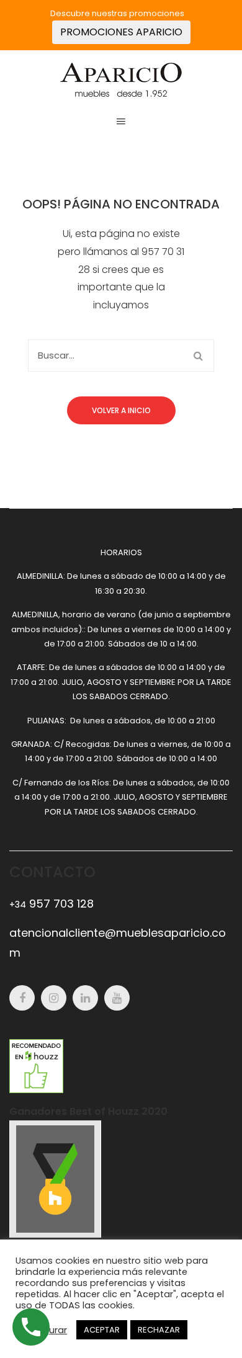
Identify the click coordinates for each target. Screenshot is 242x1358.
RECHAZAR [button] (159, 1330)
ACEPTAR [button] (102, 1330)
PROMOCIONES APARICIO (121, 32)
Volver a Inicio (121, 410)
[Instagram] (53, 998)
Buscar (197, 355)
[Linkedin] (85, 998)
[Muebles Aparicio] (121, 79)
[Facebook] (22, 998)
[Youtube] (117, 998)
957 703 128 (51, 903)
